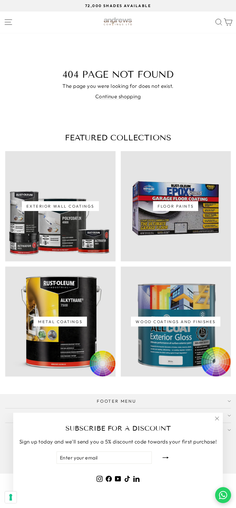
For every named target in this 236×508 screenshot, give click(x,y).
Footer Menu (116, 401)
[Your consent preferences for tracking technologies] (11, 497)
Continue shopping (118, 96)
